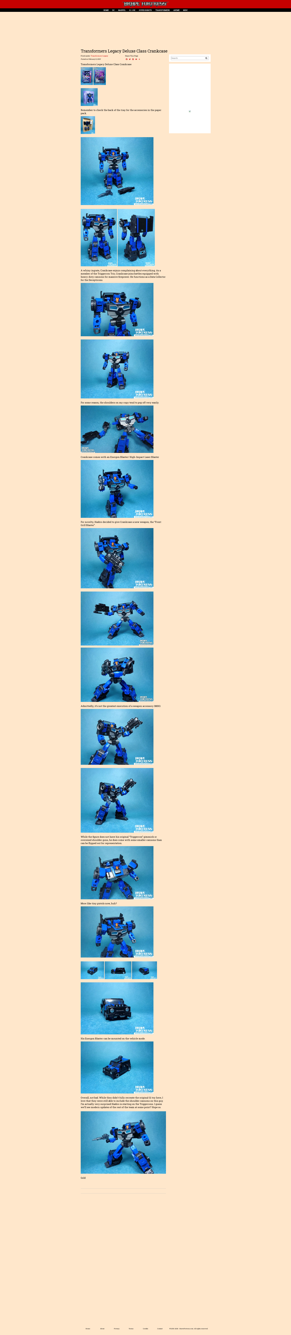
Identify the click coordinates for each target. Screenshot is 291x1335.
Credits (145, 1329)
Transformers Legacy (99, 56)
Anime (176, 10)
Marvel (121, 10)
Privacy (116, 1329)
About (102, 1329)
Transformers (162, 10)
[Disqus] (123, 1227)
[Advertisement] (145, 29)
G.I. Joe (132, 10)
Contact (160, 1329)
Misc (185, 10)
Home (106, 10)
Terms (131, 1329)
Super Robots (145, 10)
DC (113, 10)
